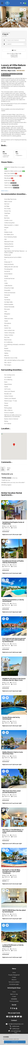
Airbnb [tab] (8, 468)
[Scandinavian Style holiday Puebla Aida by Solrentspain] (14, 548)
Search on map (14, 994)
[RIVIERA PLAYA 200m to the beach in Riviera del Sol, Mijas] (14, 666)
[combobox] (16, 44)
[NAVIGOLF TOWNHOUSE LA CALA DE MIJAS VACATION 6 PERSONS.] (14, 857)
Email (14, 50)
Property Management (14, 975)
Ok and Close (15, 1041)
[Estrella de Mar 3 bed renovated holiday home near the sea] (14, 897)
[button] (3, 25)
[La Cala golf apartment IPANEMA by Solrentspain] (14, 587)
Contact (14, 977)
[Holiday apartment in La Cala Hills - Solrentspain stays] (14, 626)
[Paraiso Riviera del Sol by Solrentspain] (14, 705)
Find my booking (14, 1001)
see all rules (4, 190)
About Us (14, 979)
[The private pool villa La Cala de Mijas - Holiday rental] (14, 778)
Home (14, 972)
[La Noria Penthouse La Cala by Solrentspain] (14, 932)
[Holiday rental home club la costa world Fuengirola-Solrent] (14, 739)
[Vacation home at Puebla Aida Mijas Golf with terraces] (14, 510)
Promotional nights (14, 984)
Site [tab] (3, 468)
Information (14, 999)
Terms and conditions (14, 982)
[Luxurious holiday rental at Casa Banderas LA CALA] (14, 817)
